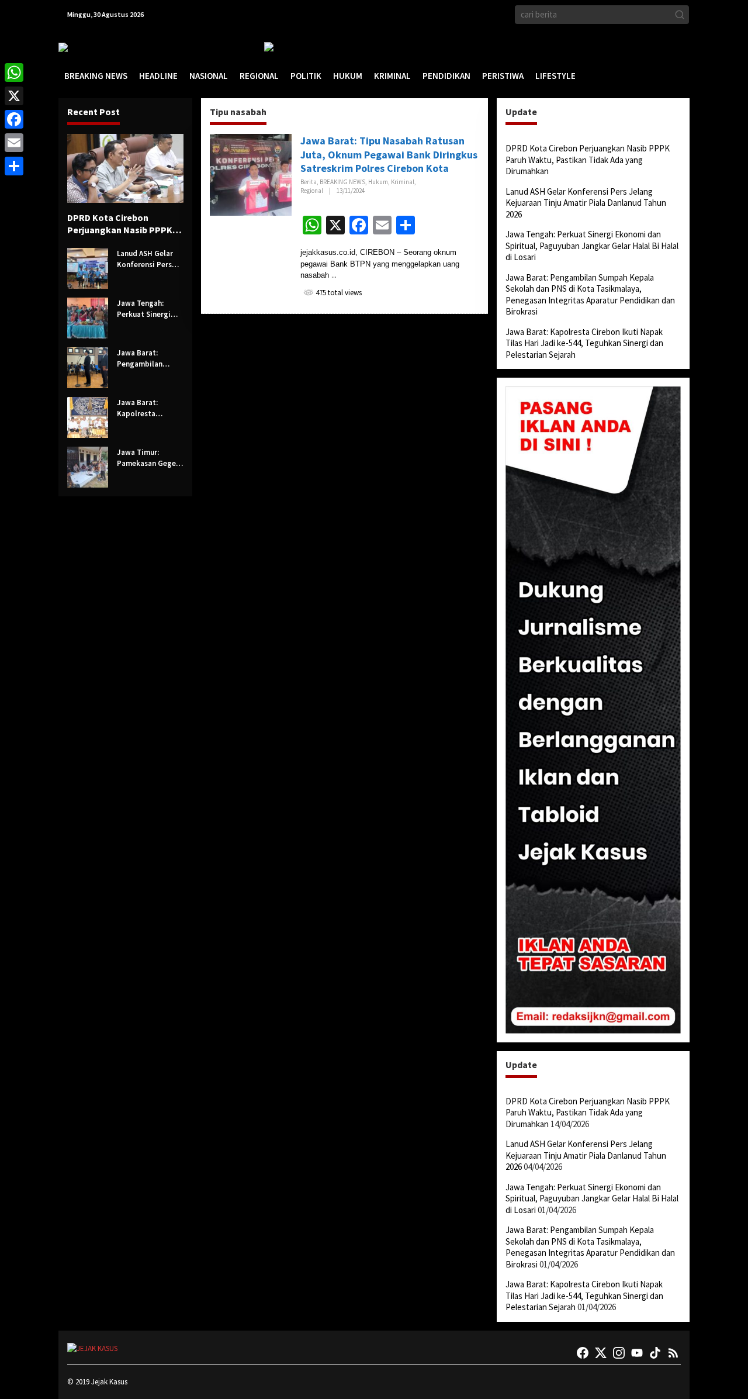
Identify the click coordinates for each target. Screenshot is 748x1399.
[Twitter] (600, 1352)
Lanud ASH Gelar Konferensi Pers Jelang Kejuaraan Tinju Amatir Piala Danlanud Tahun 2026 (147, 259)
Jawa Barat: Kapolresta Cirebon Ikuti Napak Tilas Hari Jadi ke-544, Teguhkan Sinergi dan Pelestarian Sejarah (146, 409)
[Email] (14, 142)
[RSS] (673, 1352)
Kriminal (402, 182)
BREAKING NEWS (342, 182)
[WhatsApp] (14, 72)
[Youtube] (637, 1352)
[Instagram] (618, 1352)
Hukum (378, 182)
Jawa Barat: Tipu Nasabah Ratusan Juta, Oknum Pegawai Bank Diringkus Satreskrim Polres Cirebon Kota (388, 154)
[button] (680, 15)
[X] (14, 96)
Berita (308, 182)
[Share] (14, 166)
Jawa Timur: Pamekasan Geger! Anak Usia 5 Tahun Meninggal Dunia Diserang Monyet (149, 458)
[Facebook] (582, 1352)
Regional (311, 190)
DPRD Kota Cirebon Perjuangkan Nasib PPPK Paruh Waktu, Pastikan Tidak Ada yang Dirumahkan (119, 224)
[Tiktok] (655, 1352)
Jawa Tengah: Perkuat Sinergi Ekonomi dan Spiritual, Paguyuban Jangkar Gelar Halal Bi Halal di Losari (144, 309)
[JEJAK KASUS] (87, 47)
